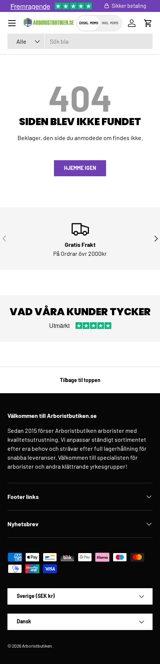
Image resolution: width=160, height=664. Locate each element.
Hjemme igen (80, 168)
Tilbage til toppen (80, 380)
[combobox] (80, 41)
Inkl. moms (110, 23)
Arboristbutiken (37, 645)
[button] (148, 23)
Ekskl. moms (88, 23)
